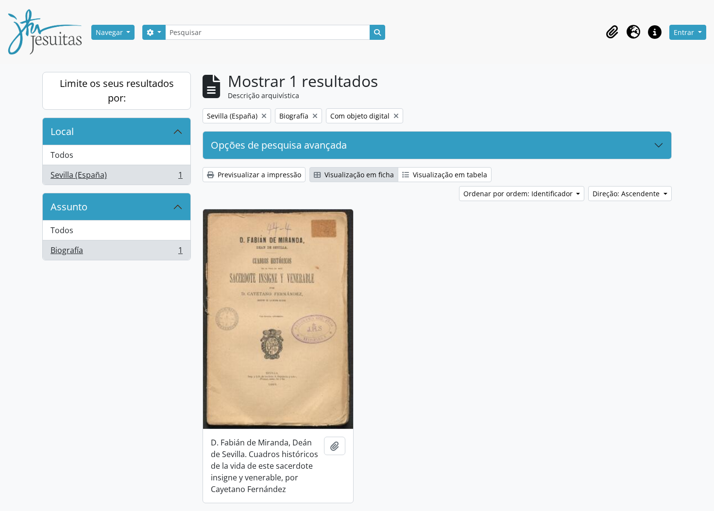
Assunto (69, 206)
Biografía (116, 252)
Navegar (110, 32)
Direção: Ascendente (627, 193)
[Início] (48, 32)
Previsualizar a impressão (258, 174)
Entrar (685, 32)
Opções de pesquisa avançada (279, 145)
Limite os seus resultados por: (117, 90)
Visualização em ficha (358, 174)
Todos (62, 155)
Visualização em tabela (449, 174)
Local (62, 131)
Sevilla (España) (116, 177)
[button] (612, 32)
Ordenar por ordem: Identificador (519, 193)
